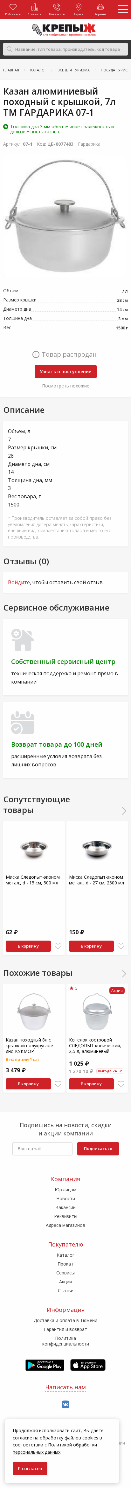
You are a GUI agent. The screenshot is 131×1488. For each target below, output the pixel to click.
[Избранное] (58, 946)
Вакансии (65, 1207)
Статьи (65, 1290)
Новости (65, 1198)
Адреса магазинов (65, 1225)
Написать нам (65, 1387)
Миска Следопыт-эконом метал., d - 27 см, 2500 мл (96, 880)
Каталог (65, 1255)
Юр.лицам (65, 1190)
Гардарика (89, 144)
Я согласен (30, 1468)
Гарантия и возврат (65, 1329)
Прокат (65, 1264)
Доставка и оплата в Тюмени (65, 1320)
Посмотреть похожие (65, 386)
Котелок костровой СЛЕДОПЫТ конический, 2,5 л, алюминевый (95, 1045)
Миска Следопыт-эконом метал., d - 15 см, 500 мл (33, 880)
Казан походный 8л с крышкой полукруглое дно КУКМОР (29, 1045)
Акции (65, 1282)
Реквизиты (65, 1216)
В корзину (28, 946)
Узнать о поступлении (66, 371)
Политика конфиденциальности (65, 1341)
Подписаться (98, 1148)
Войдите (19, 582)
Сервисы (65, 1273)
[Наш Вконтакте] (65, 1404)
